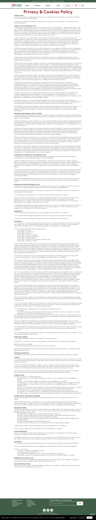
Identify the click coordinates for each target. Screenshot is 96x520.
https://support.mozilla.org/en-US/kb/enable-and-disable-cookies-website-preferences (44, 415)
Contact (14, 506)
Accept (89, 517)
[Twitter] (47, 510)
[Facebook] (44, 510)
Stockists (14, 501)
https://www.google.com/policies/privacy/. (63, 405)
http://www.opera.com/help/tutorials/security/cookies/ (35, 416)
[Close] (94, 517)
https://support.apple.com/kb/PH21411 (30, 421)
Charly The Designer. (54, 513)
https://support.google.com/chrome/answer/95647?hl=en (36, 414)
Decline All (82, 517)
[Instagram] (51, 510)
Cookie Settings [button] (73, 517)
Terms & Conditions (17, 503)
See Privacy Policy (60, 517)
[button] (83, 5)
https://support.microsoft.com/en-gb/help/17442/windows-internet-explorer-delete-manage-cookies (49, 418)
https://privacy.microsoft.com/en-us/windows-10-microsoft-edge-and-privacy (42, 422)
